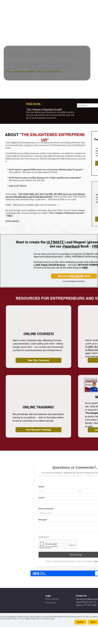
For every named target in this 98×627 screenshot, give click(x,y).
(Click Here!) (12, 221)
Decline (80, 622)
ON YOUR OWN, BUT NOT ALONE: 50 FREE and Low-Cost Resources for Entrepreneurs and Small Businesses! (45, 195)
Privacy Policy (51, 603)
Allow (93, 622)
